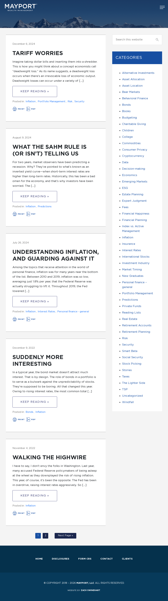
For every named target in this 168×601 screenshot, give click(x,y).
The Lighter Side (133, 383)
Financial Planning (134, 220)
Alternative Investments (138, 73)
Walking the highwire (49, 457)
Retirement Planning (136, 331)
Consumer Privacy (134, 149)
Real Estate (129, 319)
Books (126, 111)
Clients (127, 559)
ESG (125, 188)
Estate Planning (132, 194)
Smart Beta (129, 351)
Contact (106, 559)
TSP (125, 389)
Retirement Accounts (136, 325)
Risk (70, 101)
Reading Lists (131, 312)
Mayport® (21, 7)
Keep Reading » (35, 91)
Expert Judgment (134, 200)
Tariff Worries (37, 53)
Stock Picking (131, 363)
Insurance (128, 243)
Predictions (45, 206)
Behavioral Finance (135, 98)
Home (39, 559)
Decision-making (133, 168)
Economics (129, 175)
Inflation (31, 101)
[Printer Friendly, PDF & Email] (24, 110)
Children (128, 130)
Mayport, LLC (85, 583)
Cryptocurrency (133, 156)
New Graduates (132, 276)
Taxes (125, 376)
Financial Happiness (135, 213)
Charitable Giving (134, 124)
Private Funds (131, 306)
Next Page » (65, 535)
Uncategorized (132, 395)
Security (79, 101)
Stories (127, 370)
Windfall (128, 402)
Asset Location (132, 85)
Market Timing (132, 269)
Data (125, 162)
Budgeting (129, 117)
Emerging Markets (134, 181)
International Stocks (135, 256)
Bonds (29, 412)
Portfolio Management (51, 101)
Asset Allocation (133, 79)
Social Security (132, 357)
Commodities (131, 143)
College (127, 136)
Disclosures (60, 559)
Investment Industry (135, 263)
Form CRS (84, 559)
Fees (125, 207)
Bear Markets (131, 92)
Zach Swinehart (90, 590)
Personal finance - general (73, 311)
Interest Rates (46, 311)
